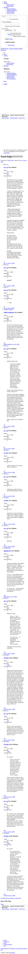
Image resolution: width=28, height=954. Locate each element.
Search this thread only (15, 33)
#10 (5, 545)
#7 (4, 471)
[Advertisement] (14, 100)
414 (8, 558)
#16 (5, 830)
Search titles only (14, 19)
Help (5, 943)
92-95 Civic (11, 160)
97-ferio (6, 658)
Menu (5, 81)
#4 (4, 343)
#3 (4, 306)
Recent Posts (10, 6)
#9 (4, 522)
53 (7, 460)
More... (11, 39)
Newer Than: (5, 28)
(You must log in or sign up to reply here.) (11, 898)
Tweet (2, 904)
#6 (4, 447)
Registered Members (12, 10)
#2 (4, 284)
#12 (5, 652)
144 (8, 174)
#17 (5, 894)
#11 (5, 595)
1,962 (8, 665)
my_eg (21, 160)
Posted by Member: (6, 22)
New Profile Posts (11, 78)
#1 (4, 262)
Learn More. (7, 152)
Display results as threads (19, 36)
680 (8, 319)
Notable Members (11, 9)
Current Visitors (11, 11)
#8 (4, 494)
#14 (5, 738)
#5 (4, 424)
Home (5, 2)
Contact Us (6, 941)
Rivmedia (12, 952)
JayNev (6, 453)
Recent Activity (10, 13)
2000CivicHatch (9, 312)
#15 (5, 795)
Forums (5, 3)
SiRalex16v (7, 551)
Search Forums (10, 4)
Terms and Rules (8, 944)
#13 (5, 707)
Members (6, 7)
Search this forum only (15, 34)
